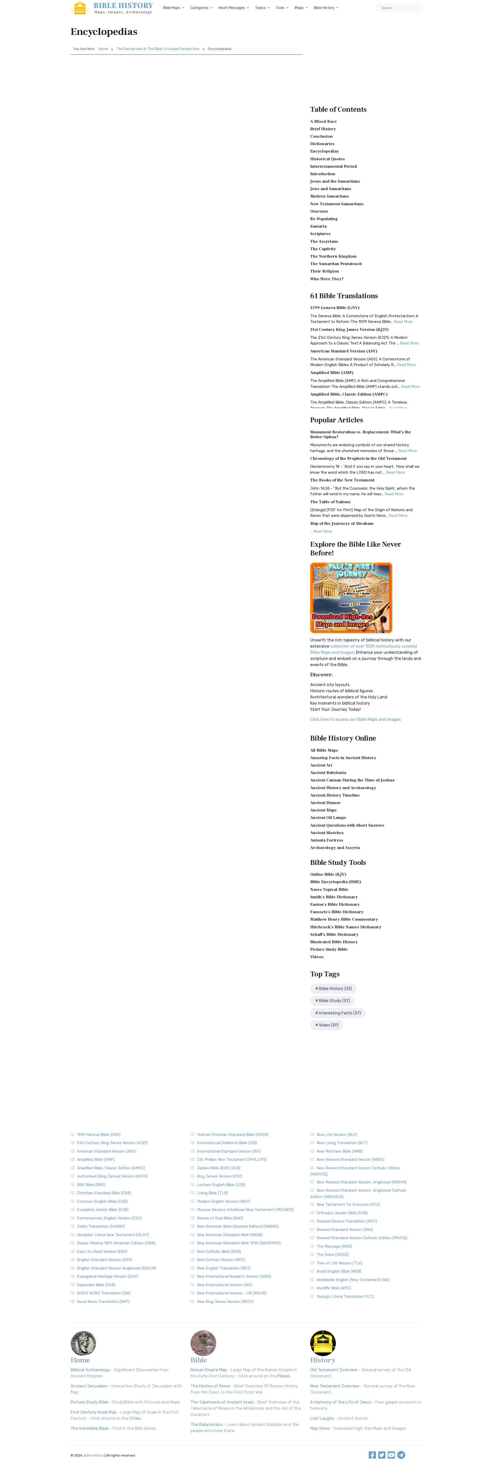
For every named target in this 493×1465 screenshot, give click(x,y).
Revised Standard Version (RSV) (345, 1229)
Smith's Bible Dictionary (334, 897)
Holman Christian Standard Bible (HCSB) (232, 1134)
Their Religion (324, 271)
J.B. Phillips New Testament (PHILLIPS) (232, 1159)
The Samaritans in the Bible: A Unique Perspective (158, 49)
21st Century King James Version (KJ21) (349, 329)
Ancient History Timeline (335, 795)
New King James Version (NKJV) (225, 1301)
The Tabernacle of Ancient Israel (222, 1402)
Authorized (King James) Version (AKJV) (112, 1176)
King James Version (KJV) (219, 1176)
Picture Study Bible (329, 949)
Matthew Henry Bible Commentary (344, 919)
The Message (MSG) (334, 1246)
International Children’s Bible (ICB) (227, 1143)
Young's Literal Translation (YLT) (345, 1296)
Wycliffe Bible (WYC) (334, 1288)
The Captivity (323, 248)
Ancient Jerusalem (89, 1386)
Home (103, 49)
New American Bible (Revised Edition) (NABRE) (238, 1226)
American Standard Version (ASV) (343, 351)
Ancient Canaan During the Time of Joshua (352, 780)
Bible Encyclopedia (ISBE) (335, 881)
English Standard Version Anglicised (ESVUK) (116, 1268)
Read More (403, 321)
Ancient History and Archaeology (343, 787)
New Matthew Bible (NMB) (340, 1151)
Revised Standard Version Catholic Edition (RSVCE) (362, 1238)
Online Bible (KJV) (328, 874)
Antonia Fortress (326, 840)
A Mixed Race (323, 121)
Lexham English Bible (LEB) (221, 1184)
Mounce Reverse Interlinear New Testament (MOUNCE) (245, 1209)
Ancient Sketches (327, 832)
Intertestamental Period (333, 166)
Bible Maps (171, 8)
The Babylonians (207, 1424)
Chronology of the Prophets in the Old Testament (358, 458)
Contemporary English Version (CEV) (109, 1218)
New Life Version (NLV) (337, 1134)
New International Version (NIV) (224, 1285)
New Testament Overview (334, 1386)
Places (283, 1376)
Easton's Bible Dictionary (335, 904)
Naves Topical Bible (329, 889)
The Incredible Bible (90, 1428)
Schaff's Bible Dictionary (334, 934)
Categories (199, 8)
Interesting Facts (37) (340, 1013)
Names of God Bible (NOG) (220, 1218)
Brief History (323, 129)
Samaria (318, 226)
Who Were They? (327, 279)
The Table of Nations (330, 502)
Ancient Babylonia (328, 772)
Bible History (324, 8)
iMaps (299, 8)
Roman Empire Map (209, 1369)
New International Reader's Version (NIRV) (234, 1276)
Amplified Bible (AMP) (332, 372)
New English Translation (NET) (224, 1268)
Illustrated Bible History (334, 942)
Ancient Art (321, 765)
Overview (319, 211)
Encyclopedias (324, 151)
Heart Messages (232, 8)
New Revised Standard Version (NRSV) (350, 1159)
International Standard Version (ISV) (229, 1151)
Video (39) (328, 1025)
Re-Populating (324, 218)
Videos (317, 956)
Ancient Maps (323, 810)
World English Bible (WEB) (339, 1271)
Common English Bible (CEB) (102, 1201)
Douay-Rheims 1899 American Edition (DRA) (116, 1243)
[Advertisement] (186, 93)
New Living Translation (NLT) (342, 1143)
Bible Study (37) (334, 1000)
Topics (260, 8)
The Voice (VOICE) (333, 1254)
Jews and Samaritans (330, 188)
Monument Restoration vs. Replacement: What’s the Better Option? (360, 435)
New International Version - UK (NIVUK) (232, 1293)
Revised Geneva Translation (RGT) (347, 1221)
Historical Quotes (327, 159)
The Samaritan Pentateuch (336, 263)
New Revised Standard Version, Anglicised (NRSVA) (362, 1182)
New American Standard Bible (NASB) (230, 1235)
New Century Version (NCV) (221, 1259)
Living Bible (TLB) (212, 1193)
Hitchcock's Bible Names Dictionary (345, 927)
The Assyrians (324, 241)
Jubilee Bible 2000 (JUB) (218, 1168)
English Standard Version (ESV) (104, 1259)
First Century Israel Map (93, 1412)
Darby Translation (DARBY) (101, 1226)
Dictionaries (322, 143)
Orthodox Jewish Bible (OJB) (342, 1213)
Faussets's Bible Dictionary (337, 912)
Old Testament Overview (333, 1369)
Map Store (319, 1428)
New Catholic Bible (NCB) (219, 1251)
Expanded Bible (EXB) (96, 1285)
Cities (134, 1418)
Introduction (322, 173)
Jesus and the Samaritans (335, 181)
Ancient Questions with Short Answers (347, 825)
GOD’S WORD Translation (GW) (103, 1293)
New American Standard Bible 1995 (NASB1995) (239, 1243)
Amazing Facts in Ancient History (343, 757)
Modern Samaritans (329, 196)
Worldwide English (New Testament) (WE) (353, 1279)
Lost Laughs (322, 1418)
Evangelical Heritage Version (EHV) (107, 1276)
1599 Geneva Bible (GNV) (335, 307)
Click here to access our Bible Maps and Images (355, 719)
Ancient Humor (325, 802)
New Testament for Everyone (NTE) (348, 1204)
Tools (280, 8)
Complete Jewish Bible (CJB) (102, 1209)
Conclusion (321, 136)
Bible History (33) (335, 988)
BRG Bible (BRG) (91, 1184)
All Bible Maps (324, 750)
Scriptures (320, 233)
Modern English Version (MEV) (223, 1201)
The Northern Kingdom (333, 256)
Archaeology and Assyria (335, 847)
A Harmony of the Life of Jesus (340, 1402)
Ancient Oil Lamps (328, 817)
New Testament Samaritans (337, 204)
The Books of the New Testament (342, 480)
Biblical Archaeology (90, 1369)
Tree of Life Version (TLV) (339, 1263)
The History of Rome (210, 1386)
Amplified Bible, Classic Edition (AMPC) (349, 394)
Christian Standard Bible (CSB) (104, 1193)
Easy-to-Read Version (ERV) (102, 1251)
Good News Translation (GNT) (103, 1301)
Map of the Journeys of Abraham (342, 523)
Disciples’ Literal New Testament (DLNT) (113, 1235)
